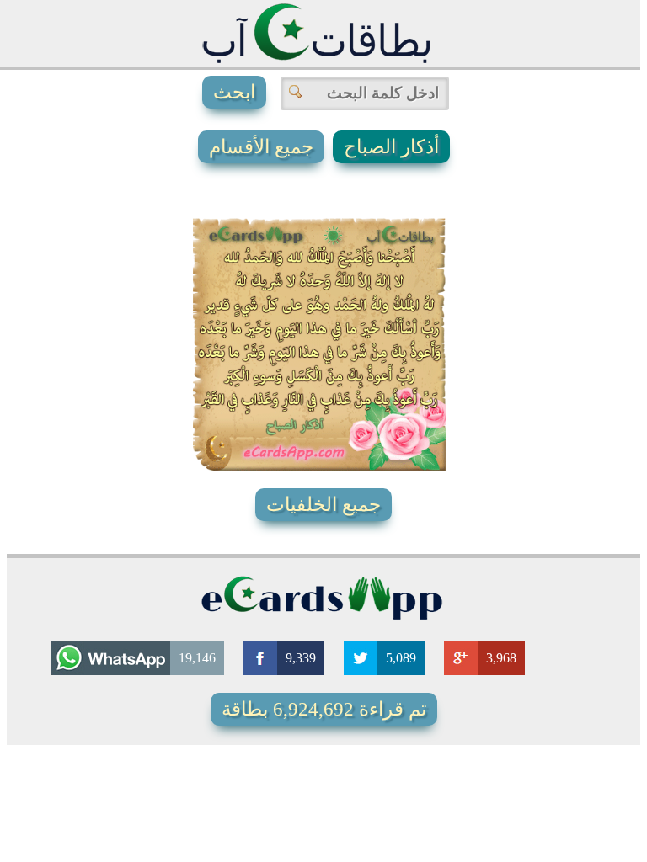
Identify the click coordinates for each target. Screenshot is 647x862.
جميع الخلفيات (323, 504)
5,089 (401, 658)
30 (395, 415)
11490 (299, 415)
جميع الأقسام (261, 146)
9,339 (301, 658)
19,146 (197, 658)
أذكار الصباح (391, 146)
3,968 (501, 658)
